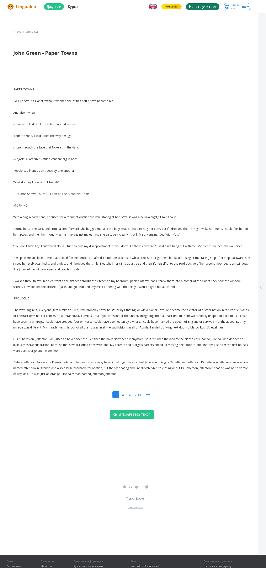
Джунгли (46, 566)
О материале (135, 507)
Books (140, 498)
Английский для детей (145, 566)
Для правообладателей (88, 566)
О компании (14, 566)
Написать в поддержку (217, 566)
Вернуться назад (27, 31)
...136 (137, 395)
